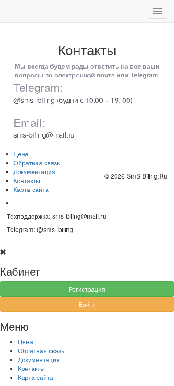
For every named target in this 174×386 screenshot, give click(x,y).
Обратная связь (36, 162)
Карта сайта (31, 189)
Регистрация (87, 288)
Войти (87, 304)
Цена (21, 153)
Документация (34, 171)
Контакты (26, 180)
